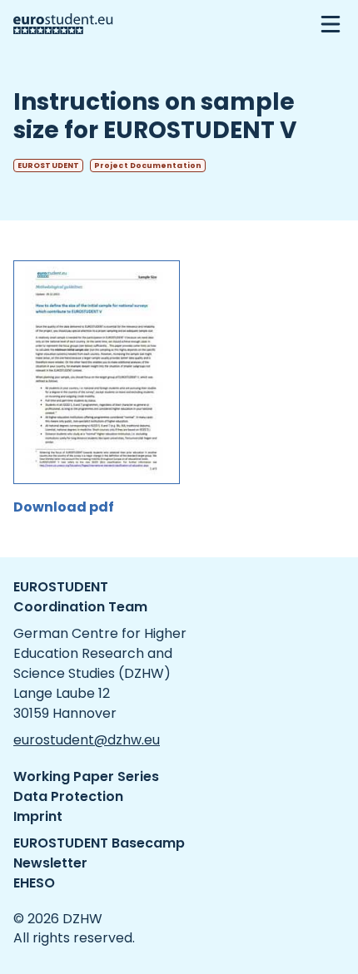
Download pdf (63, 507)
